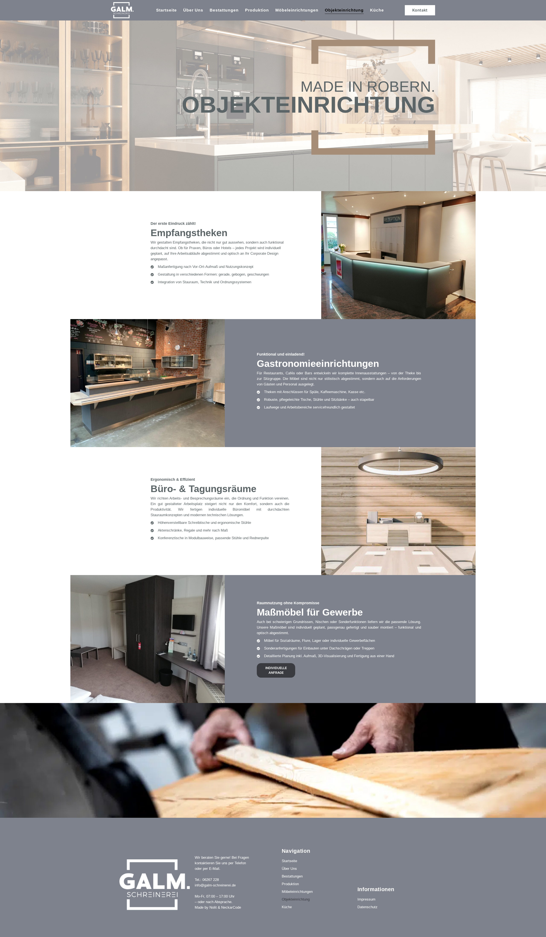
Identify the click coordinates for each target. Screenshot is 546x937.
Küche (377, 10)
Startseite (166, 10)
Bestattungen (224, 10)
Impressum (366, 899)
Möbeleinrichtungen (296, 10)
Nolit (213, 907)
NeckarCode (231, 907)
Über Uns (193, 10)
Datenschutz (367, 907)
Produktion (257, 10)
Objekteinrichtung (344, 10)
